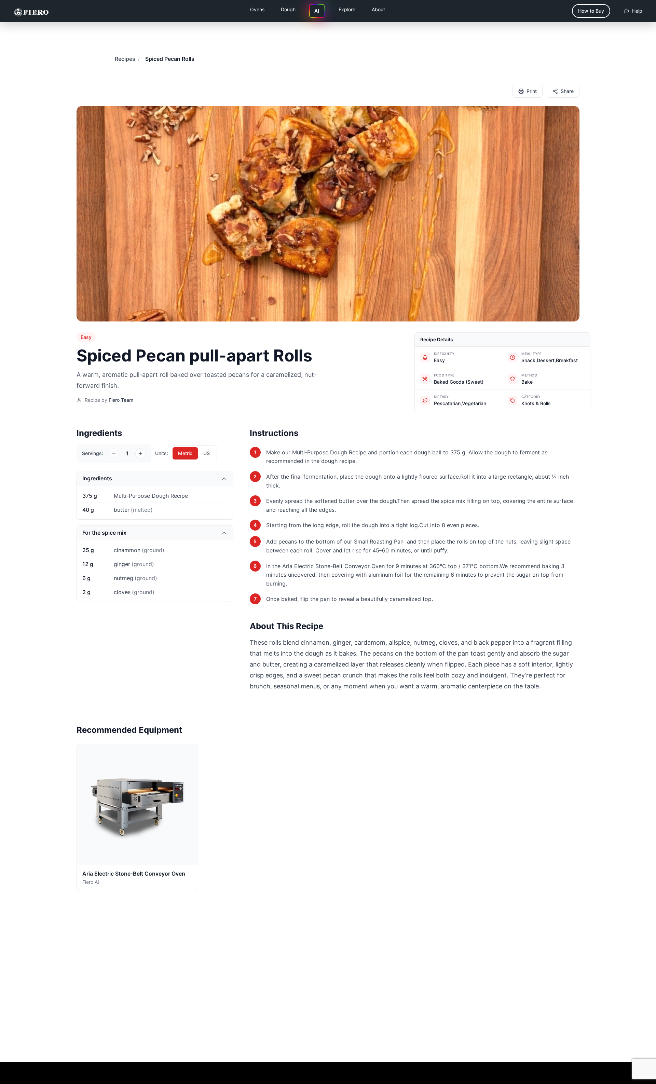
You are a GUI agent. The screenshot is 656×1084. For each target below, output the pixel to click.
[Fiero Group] (31, 10)
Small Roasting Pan (379, 541)
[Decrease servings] (114, 453)
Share (567, 91)
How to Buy (591, 11)
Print (532, 91)
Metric (185, 453)
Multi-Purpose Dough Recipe (329, 452)
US (206, 453)
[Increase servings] (140, 453)
